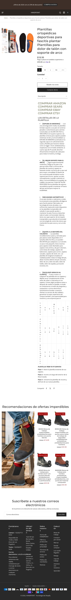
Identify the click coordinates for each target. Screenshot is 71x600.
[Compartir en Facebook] (46, 388)
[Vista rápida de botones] (49, 420)
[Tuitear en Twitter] (50, 388)
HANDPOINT (30, 596)
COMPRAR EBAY (49, 110)
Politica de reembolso (43, 561)
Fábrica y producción (43, 541)
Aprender (57, 571)
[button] (52, 85)
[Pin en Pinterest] (54, 388)
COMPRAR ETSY (49, 113)
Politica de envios (43, 556)
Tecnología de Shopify (43, 596)
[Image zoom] (21, 40)
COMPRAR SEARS (50, 106)
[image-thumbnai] (4, 30)
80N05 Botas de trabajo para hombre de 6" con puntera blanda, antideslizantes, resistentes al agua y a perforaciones (44, 475)
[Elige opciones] (49, 424)
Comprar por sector (57, 539)
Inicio (6, 18)
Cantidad (41, 74)
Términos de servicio (44, 551)
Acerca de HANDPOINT (44, 536)
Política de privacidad (43, 546)
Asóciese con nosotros (57, 566)
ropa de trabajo (56, 560)
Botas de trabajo (57, 534)
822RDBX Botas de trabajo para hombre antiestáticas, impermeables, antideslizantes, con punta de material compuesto (62, 476)
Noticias (42, 565)
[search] (60, 12)
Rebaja (56, 556)
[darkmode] (67, 12)
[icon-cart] (64, 12)
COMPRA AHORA (50, 5)
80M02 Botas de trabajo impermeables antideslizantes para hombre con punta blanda (44, 433)
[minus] (39, 78)
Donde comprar (56, 547)
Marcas (56, 543)
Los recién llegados (57, 552)
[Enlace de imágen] (18, 449)
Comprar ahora (52, 90)
